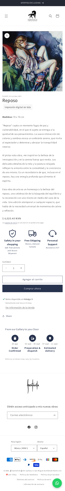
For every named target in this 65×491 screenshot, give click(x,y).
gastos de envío (11, 223)
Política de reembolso (29, 474)
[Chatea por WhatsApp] (57, 483)
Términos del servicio (25, 479)
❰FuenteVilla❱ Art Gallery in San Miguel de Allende (31, 471)
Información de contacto (34, 484)
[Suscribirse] (54, 415)
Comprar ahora (32, 288)
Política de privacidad (50, 474)
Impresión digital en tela (18, 107)
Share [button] (9, 316)
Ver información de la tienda (20, 307)
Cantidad (6, 261)
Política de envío (44, 479)
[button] (6, 16)
